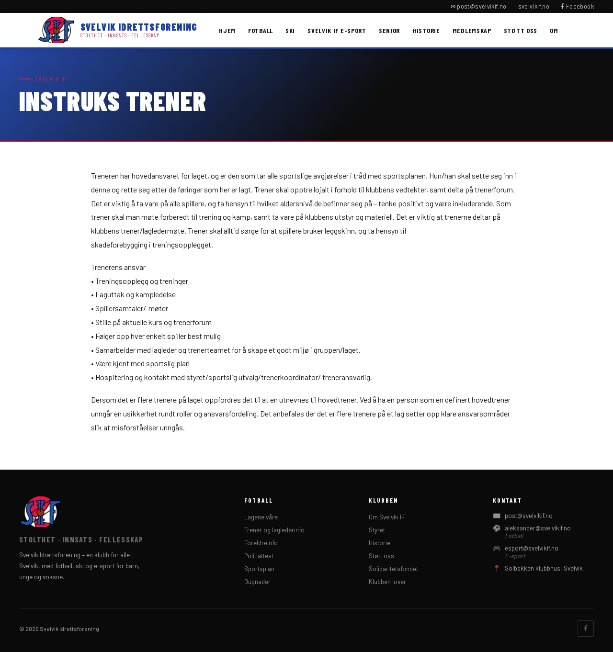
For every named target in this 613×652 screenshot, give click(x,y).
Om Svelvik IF (387, 517)
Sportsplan (259, 569)
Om (554, 30)
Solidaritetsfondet (393, 569)
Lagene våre (261, 517)
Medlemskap (472, 30)
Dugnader (257, 581)
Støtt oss (520, 30)
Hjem (227, 30)
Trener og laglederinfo (274, 530)
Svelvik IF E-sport (336, 30)
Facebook (579, 6)
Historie (426, 30)
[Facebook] (586, 628)
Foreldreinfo (261, 543)
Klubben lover (387, 581)
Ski (290, 30)
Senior (389, 30)
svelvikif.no (534, 6)
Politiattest (258, 556)
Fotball (260, 30)
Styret (377, 530)
